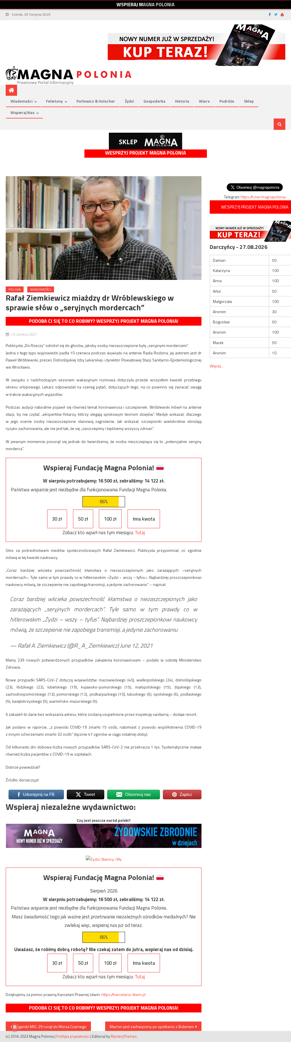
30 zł (57, 519)
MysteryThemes (124, 1036)
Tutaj (140, 532)
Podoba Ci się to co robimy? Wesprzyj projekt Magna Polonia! (103, 321)
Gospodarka (154, 101)
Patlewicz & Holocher (95, 101)
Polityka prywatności (73, 1036)
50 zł (83, 519)
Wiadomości (21, 101)
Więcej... (216, 366)
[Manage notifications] (14, 1027)
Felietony (54, 101)
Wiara (204, 101)
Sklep (249, 101)
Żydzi (129, 101)
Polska (15, 289)
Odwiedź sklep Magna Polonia (145, 141)
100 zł (110, 519)
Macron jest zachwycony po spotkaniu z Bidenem (152, 1026)
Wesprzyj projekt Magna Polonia (145, 153)
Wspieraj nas (22, 112)
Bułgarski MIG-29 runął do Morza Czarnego (49, 1026)
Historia (182, 101)
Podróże (226, 101)
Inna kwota (144, 519)
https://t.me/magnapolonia (263, 197)
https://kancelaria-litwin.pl (123, 994)
